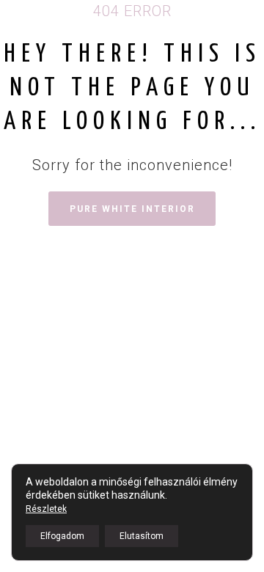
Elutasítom (142, 536)
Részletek (46, 509)
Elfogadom (62, 536)
